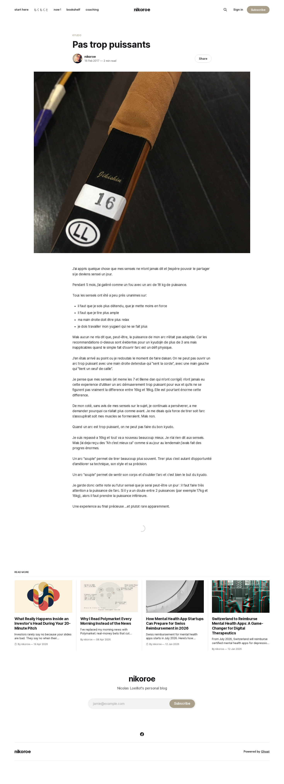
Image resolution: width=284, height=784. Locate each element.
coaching (92, 9)
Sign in (238, 9)
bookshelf (73, 9)
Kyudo (76, 35)
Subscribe (258, 10)
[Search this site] (225, 10)
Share (203, 58)
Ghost (265, 751)
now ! (57, 9)
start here (21, 9)
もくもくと (41, 9)
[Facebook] (142, 734)
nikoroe (142, 9)
